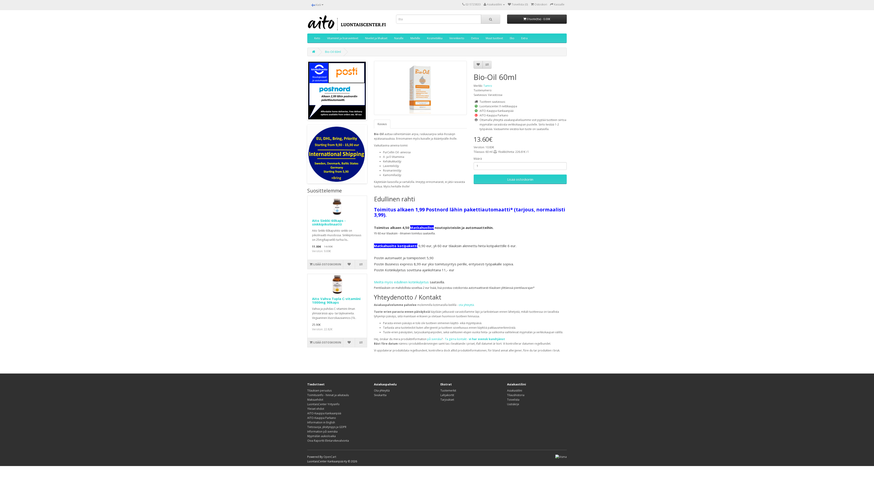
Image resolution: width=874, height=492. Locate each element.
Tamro (487, 86)
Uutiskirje (513, 404)
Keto (317, 38)
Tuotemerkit (448, 390)
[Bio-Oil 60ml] (420, 88)
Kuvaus (382, 124)
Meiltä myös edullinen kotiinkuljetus (401, 282)
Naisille (399, 38)
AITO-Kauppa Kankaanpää (324, 413)
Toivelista (513, 400)
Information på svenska (322, 431)
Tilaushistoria (515, 395)
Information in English (321, 422)
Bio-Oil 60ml (333, 52)
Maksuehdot (315, 400)
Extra (524, 38)
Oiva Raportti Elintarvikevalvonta (328, 441)
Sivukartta (380, 395)
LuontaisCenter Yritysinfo (323, 404)
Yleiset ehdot (315, 409)
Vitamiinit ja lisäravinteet (342, 38)
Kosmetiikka (434, 38)
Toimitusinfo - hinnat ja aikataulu (328, 395)
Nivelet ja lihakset (376, 38)
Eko (512, 38)
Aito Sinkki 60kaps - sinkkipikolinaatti (329, 222)
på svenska (434, 339)
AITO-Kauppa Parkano (321, 418)
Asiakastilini (514, 390)
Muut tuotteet (494, 38)
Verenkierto (456, 38)
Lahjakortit (447, 395)
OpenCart (329, 457)
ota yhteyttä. (467, 305)
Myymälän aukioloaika (321, 436)
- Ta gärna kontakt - (474, 339)
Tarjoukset (447, 400)
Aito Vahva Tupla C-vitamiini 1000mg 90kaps (336, 300)
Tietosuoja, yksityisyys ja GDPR (326, 427)
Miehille (415, 38)
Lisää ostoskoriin (520, 179)
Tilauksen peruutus (319, 390)
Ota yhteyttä (382, 390)
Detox (475, 38)
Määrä (478, 159)
